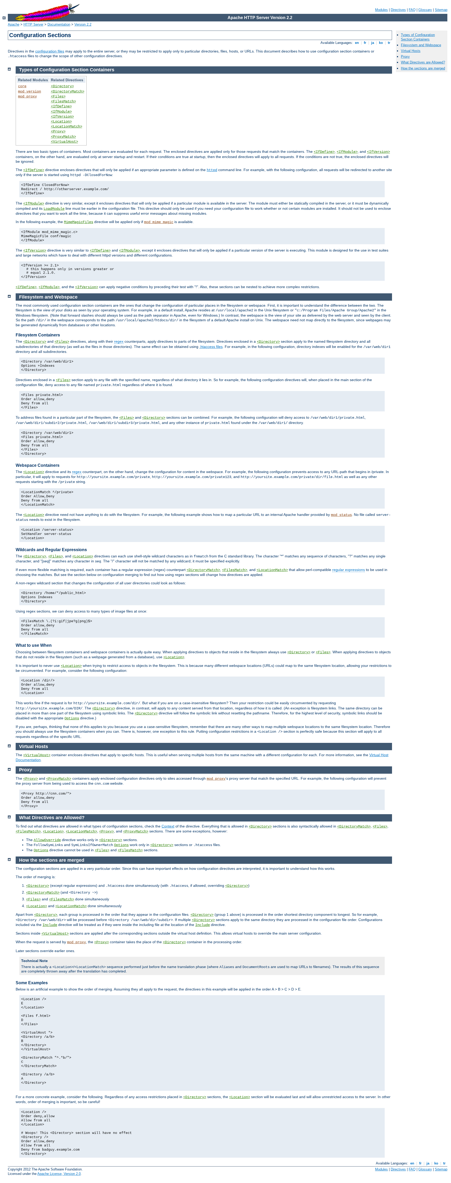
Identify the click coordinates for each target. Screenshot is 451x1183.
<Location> (61, 121)
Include (50, 925)
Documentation (59, 24)
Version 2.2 (82, 24)
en (357, 43)
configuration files (49, 51)
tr (389, 43)
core (22, 86)
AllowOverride (47, 840)
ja (372, 43)
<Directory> (62, 86)
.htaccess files (211, 347)
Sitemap (441, 10)
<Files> (58, 96)
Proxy (405, 57)
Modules (381, 10)
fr (365, 43)
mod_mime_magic (158, 222)
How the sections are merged (423, 68)
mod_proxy (27, 96)
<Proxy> (58, 131)
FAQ (412, 10)
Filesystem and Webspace (421, 45)
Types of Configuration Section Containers (418, 37)
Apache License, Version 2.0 (59, 1174)
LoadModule (54, 209)
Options (71, 718)
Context (168, 826)
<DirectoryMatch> (67, 91)
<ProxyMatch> (63, 137)
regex (118, 341)
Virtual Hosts (410, 51)
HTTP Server (33, 24)
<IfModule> (61, 111)
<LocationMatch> (66, 126)
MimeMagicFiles (78, 222)
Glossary (425, 10)
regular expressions (348, 570)
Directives (398, 10)
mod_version (29, 91)
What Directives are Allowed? (423, 62)
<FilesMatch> (63, 101)
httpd (212, 170)
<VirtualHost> (64, 141)
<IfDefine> (61, 106)
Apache (13, 24)
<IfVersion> (62, 116)
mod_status (341, 515)
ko (381, 43)
